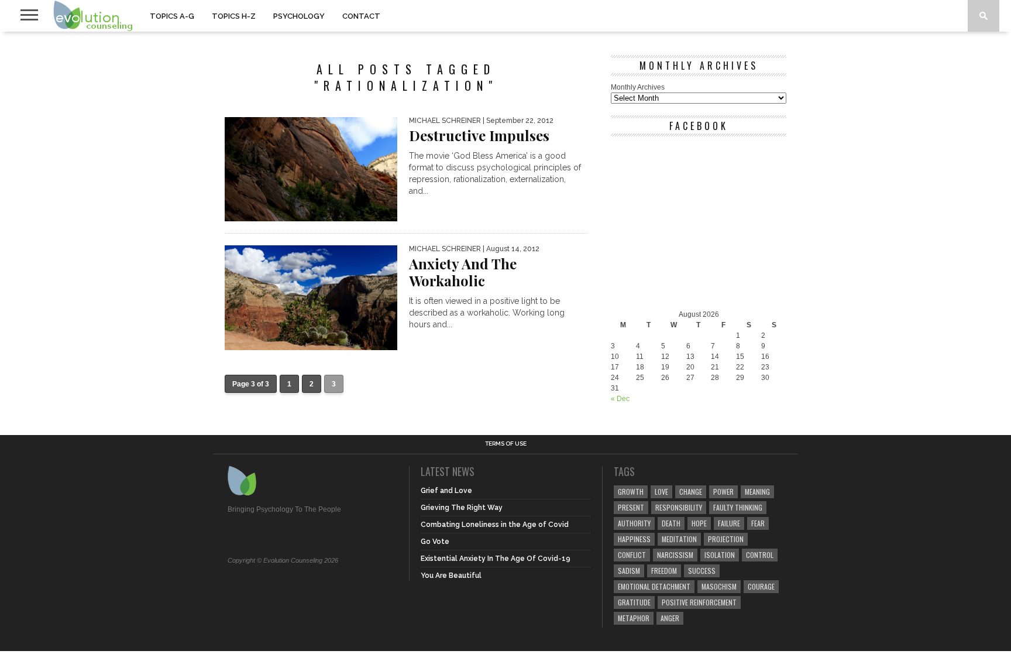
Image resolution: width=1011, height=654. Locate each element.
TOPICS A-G (172, 16)
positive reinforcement (699, 602)
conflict (632, 555)
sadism (629, 571)
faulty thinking (737, 507)
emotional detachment (654, 586)
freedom (664, 571)
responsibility (678, 507)
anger (670, 618)
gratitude (634, 602)
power (723, 492)
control (759, 555)
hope (699, 523)
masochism (719, 586)
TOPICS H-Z (234, 16)
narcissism (675, 555)
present (631, 507)
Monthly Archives (638, 87)
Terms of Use (506, 444)
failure (729, 523)
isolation (719, 555)
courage (761, 586)
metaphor (633, 618)
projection (726, 539)
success (702, 571)
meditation (679, 539)
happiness (634, 539)
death (671, 523)
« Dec (620, 399)
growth (631, 492)
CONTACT (361, 16)
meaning (757, 492)
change (690, 492)
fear (758, 523)
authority (634, 523)
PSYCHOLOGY (299, 16)
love (661, 492)
